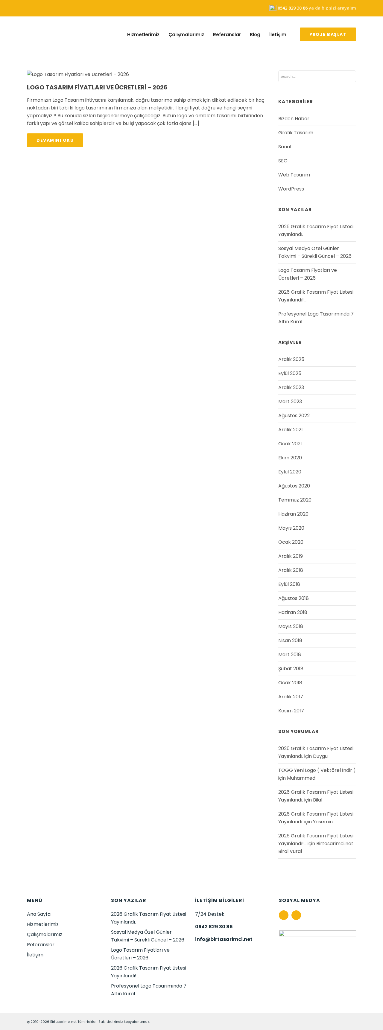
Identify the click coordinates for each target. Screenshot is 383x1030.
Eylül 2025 (289, 373)
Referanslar (227, 35)
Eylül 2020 (289, 471)
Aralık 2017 (290, 696)
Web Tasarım (294, 174)
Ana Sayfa (39, 914)
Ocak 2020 (290, 542)
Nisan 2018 (290, 640)
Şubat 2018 (290, 668)
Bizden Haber (293, 118)
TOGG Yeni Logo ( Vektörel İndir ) (317, 770)
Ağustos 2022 (294, 415)
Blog (255, 35)
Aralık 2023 (291, 387)
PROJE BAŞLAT (327, 34)
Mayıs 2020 (291, 528)
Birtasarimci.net (63, 1021)
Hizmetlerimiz (143, 35)
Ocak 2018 (290, 682)
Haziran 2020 (293, 514)
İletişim (277, 35)
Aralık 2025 (291, 359)
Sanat (285, 146)
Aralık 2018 (290, 570)
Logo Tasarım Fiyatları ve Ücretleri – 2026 (97, 87)
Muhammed (301, 778)
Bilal (317, 799)
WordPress (291, 188)
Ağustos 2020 (294, 485)
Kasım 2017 (291, 710)
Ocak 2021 (290, 443)
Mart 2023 (290, 401)
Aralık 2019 (290, 556)
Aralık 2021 (290, 429)
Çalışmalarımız (186, 35)
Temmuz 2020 (294, 499)
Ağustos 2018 (293, 598)
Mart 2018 (289, 654)
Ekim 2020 (290, 457)
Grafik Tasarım (295, 132)
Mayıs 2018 (290, 626)
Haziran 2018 (292, 612)
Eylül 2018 (289, 584)
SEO (283, 160)
